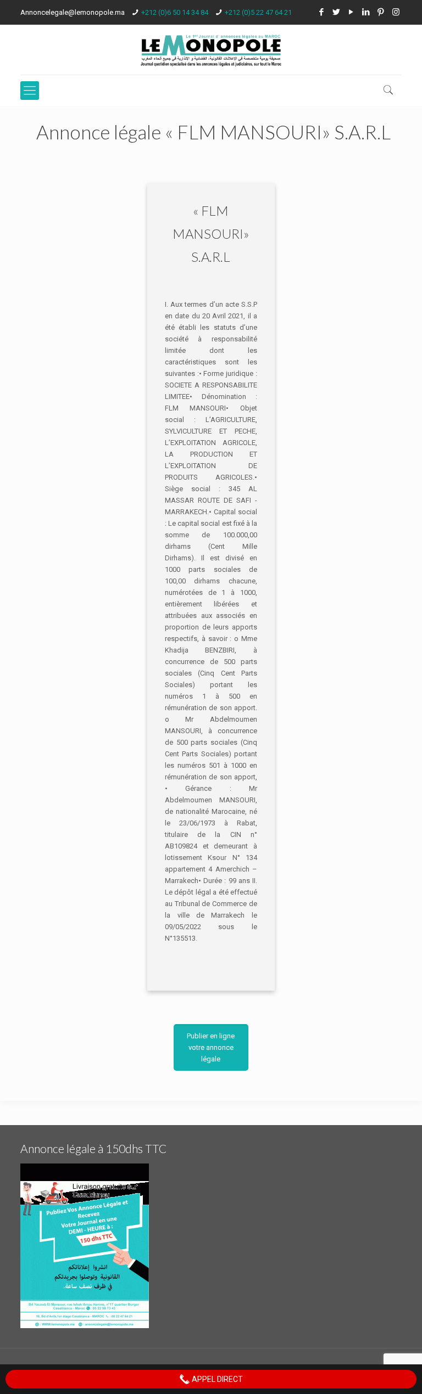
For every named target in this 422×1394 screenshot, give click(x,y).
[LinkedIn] (366, 12)
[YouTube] (351, 12)
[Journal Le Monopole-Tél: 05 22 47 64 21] (211, 50)
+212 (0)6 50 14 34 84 (174, 12)
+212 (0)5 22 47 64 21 (258, 12)
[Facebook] (321, 12)
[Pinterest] (381, 12)
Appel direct (216, 1379)
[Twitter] (336, 12)
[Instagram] (396, 12)
